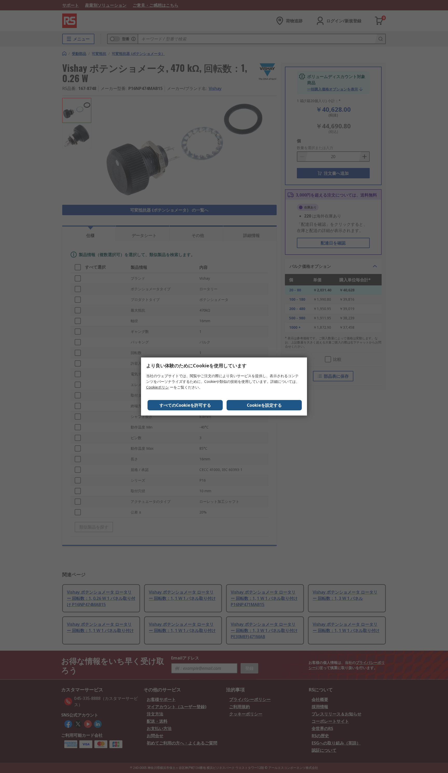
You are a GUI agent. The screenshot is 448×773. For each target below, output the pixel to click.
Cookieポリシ (157, 387)
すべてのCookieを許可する (185, 405)
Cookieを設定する (264, 405)
